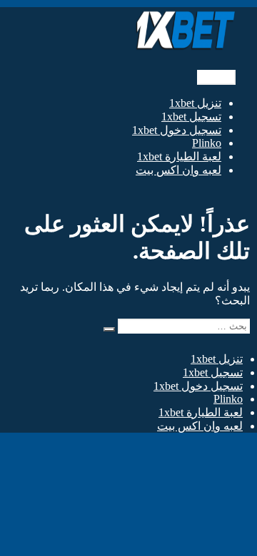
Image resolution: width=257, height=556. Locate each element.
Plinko (206, 143)
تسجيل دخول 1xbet (176, 130)
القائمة (216, 77)
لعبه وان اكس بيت (178, 170)
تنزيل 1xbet (195, 103)
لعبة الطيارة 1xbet (179, 156)
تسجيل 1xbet (191, 116)
